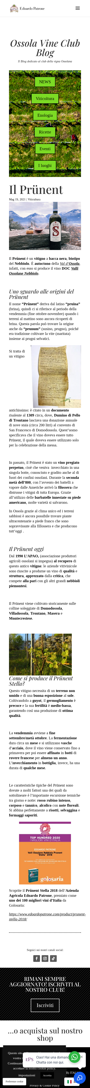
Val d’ (69, 263)
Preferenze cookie (14, 1081)
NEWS (45, 81)
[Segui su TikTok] (53, 958)
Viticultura (34, 199)
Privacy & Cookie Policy (45, 1085)
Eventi (45, 148)
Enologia (45, 115)
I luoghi (45, 165)
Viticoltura (45, 98)
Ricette (45, 132)
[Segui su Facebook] (36, 958)
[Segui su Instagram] (45, 958)
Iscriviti (45, 1005)
